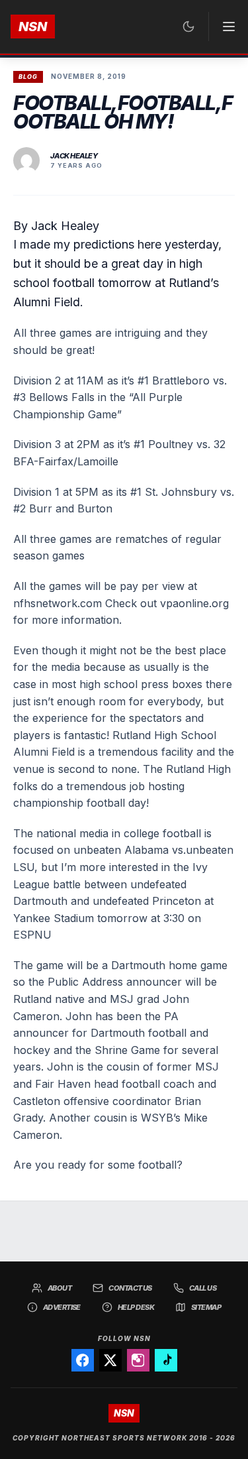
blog (28, 76)
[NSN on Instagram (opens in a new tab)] (138, 1360)
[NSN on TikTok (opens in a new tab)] (166, 1360)
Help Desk (136, 1307)
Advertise (62, 1307)
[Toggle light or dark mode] (188, 26)
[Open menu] (222, 26)
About (59, 1288)
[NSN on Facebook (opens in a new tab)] (82, 1360)
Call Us (202, 1288)
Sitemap (206, 1307)
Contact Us (130, 1288)
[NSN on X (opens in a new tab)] (110, 1360)
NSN (33, 26)
